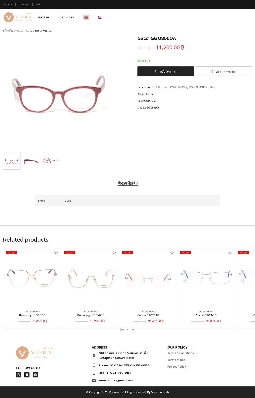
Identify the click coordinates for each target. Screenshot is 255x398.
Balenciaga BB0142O (90, 315)
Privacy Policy (176, 366)
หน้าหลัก (7, 30)
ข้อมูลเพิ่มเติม (128, 183)
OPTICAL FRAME (22, 30)
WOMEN (182, 87)
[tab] (127, 183)
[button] (224, 71)
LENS (154, 87)
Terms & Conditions (180, 353)
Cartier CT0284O (148, 315)
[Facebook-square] (26, 374)
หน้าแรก (43, 17)
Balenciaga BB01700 (32, 315)
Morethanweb (160, 392)
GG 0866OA (153, 107)
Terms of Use (176, 359)
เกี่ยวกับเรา (66, 17)
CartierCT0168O (206, 315)
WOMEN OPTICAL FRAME (203, 87)
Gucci (149, 94)
